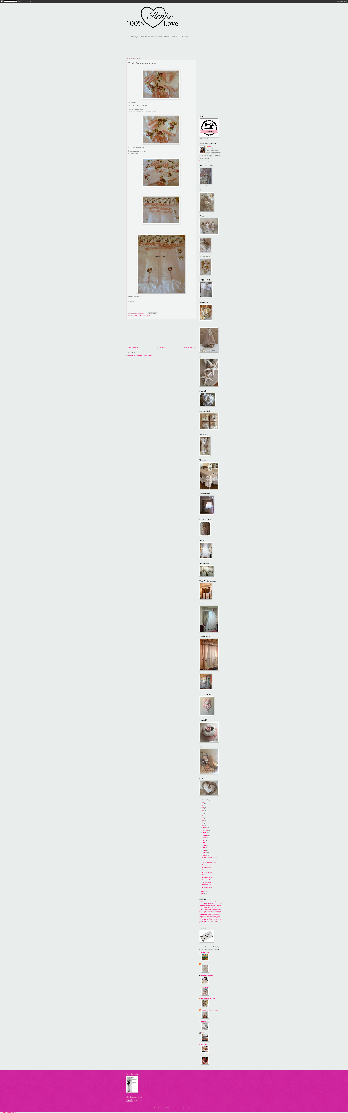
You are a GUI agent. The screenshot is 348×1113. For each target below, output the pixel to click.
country (208, 905)
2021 (202, 805)
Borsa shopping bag (207, 872)
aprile (204, 847)
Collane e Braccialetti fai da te (210, 857)
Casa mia (211, 903)
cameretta (205, 903)
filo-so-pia (204, 1044)
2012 (202, 891)
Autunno (213, 901)
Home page (161, 347)
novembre (205, 830)
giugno (205, 842)
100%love (202, 901)
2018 (202, 813)
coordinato (202, 905)
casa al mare (218, 903)
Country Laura (205, 952)
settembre (205, 835)
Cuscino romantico (207, 864)
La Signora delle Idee (207, 975)
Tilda (220, 921)
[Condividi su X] (152, 313)
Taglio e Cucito (208, 921)
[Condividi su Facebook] (154, 313)
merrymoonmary (178, 1108)
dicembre (205, 827)
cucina (135, 315)
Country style (205, 987)
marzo (204, 850)
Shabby (204, 919)
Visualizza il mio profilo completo (208, 161)
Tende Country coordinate (209, 862)
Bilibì (202, 1033)
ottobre (205, 832)
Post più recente (132, 347)
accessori (207, 901)
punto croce (202, 918)
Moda (208, 916)
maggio (205, 845)
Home (216, 913)
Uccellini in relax (206, 867)
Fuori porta (210, 913)
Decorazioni (218, 909)
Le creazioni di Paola (207, 1056)
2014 (202, 823)
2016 (202, 818)
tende (148, 315)
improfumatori (203, 914)
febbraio (205, 852)
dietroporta (208, 911)
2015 (202, 820)
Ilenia (209, 146)
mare (204, 916)
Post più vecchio (190, 347)
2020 (202, 808)
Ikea (220, 913)
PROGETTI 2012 (206, 885)
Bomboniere (218, 901)
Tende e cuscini (206, 882)
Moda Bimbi (213, 916)
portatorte (219, 916)
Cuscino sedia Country (208, 877)
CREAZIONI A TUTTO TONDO (209, 1010)
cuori (200, 909)
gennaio (205, 855)
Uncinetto (206, 923)
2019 (202, 810)
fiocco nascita (214, 911)
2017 (202, 815)
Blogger (191, 1108)
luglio (204, 840)
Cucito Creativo (142, 315)
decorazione (211, 909)
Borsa (200, 903)
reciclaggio (209, 917)
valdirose (204, 1021)
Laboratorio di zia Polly (208, 998)
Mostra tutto (219, 1066)
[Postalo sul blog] (151, 313)
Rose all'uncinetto (207, 887)
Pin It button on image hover (8, 1112)
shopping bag (211, 919)
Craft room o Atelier (207, 880)
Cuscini (204, 870)
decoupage (202, 911)
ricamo (213, 918)
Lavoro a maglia (211, 914)
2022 (202, 803)
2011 (202, 893)
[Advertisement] (161, 332)
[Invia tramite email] (149, 313)
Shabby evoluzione (207, 875)
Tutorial (201, 923)
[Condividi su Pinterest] (156, 313)
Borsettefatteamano (206, 964)
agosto (205, 837)
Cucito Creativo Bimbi (214, 908)
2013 (202, 825)
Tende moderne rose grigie (209, 859)
